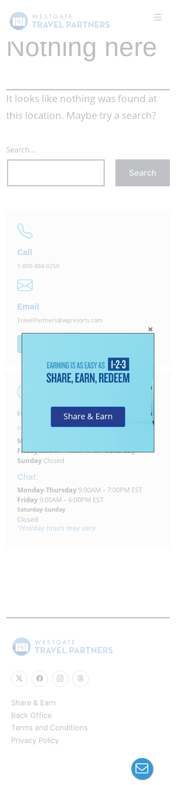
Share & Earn (88, 416)
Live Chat (142, 768)
